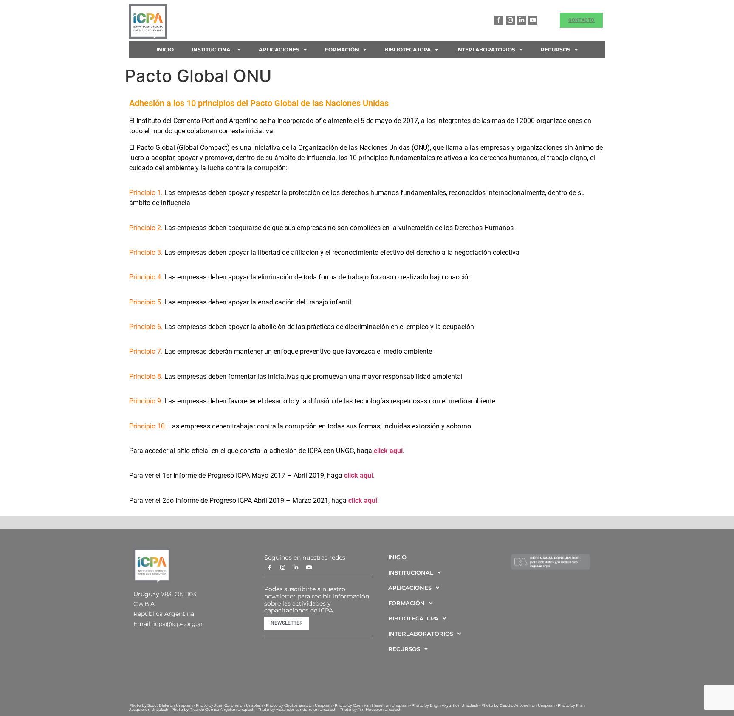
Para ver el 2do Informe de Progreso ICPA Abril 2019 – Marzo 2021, (229, 500)
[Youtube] (532, 20)
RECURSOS (555, 49)
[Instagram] (510, 20)
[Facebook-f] (498, 20)
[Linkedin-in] (521, 20)
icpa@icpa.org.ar (178, 624)
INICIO (165, 49)
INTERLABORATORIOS (485, 49)
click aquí (388, 451)
